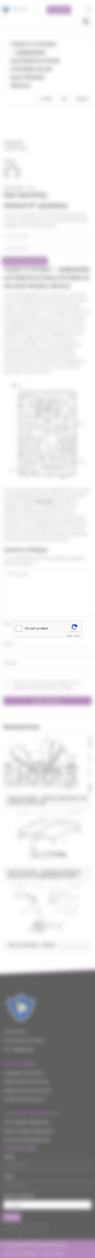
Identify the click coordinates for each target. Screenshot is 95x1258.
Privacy (70, 636)
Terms (77, 636)
